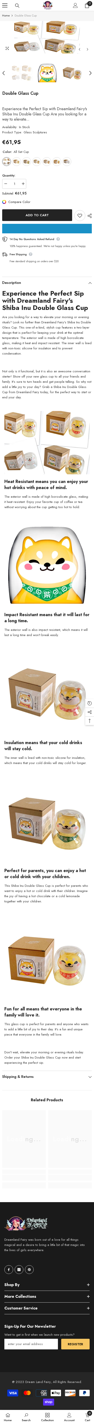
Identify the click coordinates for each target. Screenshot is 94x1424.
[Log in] (75, 5)
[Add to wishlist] (79, 215)
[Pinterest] (29, 1269)
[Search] (17, 5)
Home (6, 15)
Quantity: (8, 175)
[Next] (87, 49)
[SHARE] (88, 216)
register (75, 1344)
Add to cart (37, 215)
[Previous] (79, 49)
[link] (24, 1178)
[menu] (4, 5)
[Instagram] (19, 1269)
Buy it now (47, 228)
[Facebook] (8, 1269)
